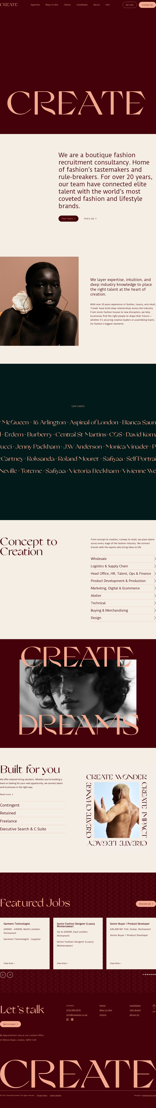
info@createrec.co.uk (76, 1015)
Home (103, 1005)
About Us (134, 1015)
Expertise (35, 5)
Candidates (82, 5)
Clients (67, 5)
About (96, 5)
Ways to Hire (52, 5)
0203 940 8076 (73, 1010)
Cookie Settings (55, 1095)
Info (108, 5)
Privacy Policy (42, 1095)
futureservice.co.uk (149, 1095)
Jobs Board (135, 1010)
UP (153, 1011)
